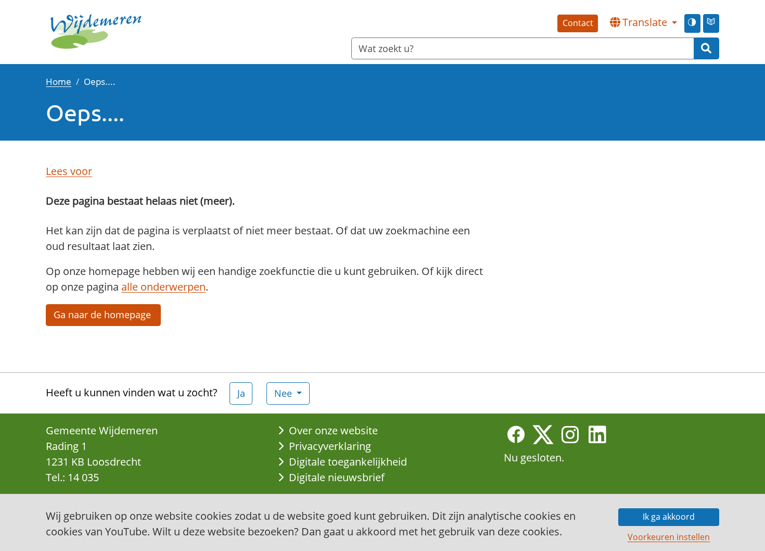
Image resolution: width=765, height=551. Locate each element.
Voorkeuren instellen (669, 537)
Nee (284, 393)
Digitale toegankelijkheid (348, 462)
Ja (241, 393)
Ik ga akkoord (669, 516)
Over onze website (333, 430)
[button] (643, 22)
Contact (578, 23)
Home (58, 81)
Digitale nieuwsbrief (337, 477)
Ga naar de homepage (104, 314)
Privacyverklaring (330, 446)
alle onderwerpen (163, 287)
